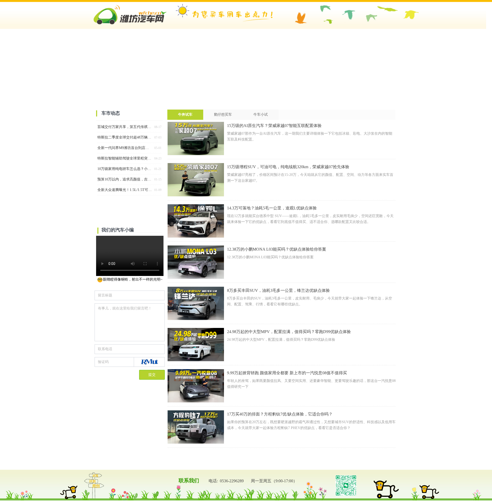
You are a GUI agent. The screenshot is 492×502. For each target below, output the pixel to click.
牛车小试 (260, 114)
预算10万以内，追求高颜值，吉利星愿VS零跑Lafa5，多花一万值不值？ (124, 179)
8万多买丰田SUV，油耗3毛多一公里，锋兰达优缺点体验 (278, 290)
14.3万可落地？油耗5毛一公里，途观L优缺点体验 (272, 208)
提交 (152, 375)
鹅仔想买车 (223, 114)
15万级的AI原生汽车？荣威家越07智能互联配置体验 (274, 125)
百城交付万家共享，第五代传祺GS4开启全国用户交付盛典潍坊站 (124, 127)
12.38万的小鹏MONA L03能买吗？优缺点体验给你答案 (276, 249)
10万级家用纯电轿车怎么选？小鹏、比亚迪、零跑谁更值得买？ (124, 169)
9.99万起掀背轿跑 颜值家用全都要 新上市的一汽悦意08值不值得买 (287, 373)
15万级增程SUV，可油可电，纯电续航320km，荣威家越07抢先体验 (288, 167)
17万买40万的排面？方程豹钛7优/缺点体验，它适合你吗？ (280, 414)
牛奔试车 (185, 114)
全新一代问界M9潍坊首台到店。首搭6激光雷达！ (124, 148)
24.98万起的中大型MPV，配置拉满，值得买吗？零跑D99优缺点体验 (289, 331)
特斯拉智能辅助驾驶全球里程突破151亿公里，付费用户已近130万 (124, 158)
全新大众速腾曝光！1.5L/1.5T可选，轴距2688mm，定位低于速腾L (124, 190)
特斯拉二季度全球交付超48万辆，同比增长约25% (124, 137)
